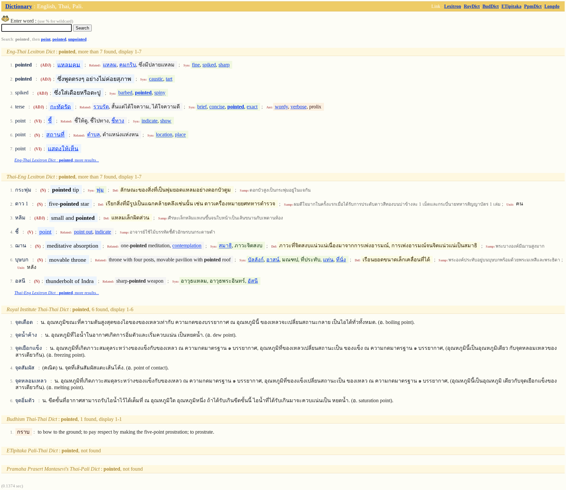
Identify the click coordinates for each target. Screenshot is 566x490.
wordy (281, 106)
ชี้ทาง (117, 120)
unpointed (77, 39)
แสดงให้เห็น (63, 148)
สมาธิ (225, 246)
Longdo (551, 6)
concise (217, 106)
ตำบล (93, 135)
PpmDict (533, 6)
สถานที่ (55, 134)
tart (169, 79)
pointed (59, 39)
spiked (209, 64)
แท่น (328, 259)
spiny (159, 93)
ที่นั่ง (341, 259)
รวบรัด (101, 106)
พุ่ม (100, 190)
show (165, 120)
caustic (156, 79)
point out (83, 232)
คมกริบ (127, 64)
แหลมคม (68, 64)
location (164, 135)
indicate (150, 120)
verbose (299, 106)
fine (196, 64)
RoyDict (472, 6)
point (45, 39)
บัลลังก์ (256, 259)
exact (252, 106)
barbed (125, 93)
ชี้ (50, 120)
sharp (224, 64)
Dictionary (18, 6)
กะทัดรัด (60, 106)
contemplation (186, 246)
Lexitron (452, 6)
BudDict (490, 6)
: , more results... (56, 160)
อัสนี (253, 281)
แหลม (110, 64)
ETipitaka (511, 6)
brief (202, 106)
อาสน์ (272, 259)
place (180, 135)
